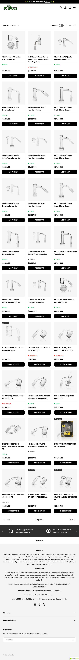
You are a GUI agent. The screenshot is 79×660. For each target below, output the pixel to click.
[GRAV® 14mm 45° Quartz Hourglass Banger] (39, 93)
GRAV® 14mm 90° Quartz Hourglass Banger (10, 253)
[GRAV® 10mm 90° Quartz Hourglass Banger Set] (13, 189)
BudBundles (49, 584)
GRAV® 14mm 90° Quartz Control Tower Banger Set (37, 253)
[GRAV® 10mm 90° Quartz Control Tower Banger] (65, 237)
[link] (15, 519)
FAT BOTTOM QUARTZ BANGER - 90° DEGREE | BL (65, 445)
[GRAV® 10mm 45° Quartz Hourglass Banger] (39, 189)
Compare (54, 25)
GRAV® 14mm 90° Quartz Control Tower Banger (63, 108)
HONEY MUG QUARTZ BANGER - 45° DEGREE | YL (13, 495)
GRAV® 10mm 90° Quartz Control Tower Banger (65, 253)
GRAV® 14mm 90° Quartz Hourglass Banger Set (36, 301)
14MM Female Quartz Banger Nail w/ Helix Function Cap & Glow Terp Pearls (38, 59)
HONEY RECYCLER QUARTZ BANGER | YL (64, 397)
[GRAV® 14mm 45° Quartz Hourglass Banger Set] (39, 141)
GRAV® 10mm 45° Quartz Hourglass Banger (36, 204)
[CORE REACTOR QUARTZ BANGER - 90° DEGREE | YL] (65, 333)
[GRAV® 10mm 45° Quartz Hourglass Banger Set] (65, 42)
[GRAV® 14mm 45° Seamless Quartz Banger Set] (65, 285)
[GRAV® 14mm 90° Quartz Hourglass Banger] (13, 237)
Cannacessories (39, 586)
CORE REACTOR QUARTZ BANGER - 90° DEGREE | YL (63, 349)
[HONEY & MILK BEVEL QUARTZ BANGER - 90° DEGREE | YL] (39, 381)
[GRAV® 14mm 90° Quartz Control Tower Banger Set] (39, 237)
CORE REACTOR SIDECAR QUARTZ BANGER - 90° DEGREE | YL (65, 496)
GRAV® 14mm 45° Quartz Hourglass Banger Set (36, 156)
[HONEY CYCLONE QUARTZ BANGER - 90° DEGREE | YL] (39, 480)
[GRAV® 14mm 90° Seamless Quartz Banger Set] (13, 42)
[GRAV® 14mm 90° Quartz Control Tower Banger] (65, 93)
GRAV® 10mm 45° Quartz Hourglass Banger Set (63, 58)
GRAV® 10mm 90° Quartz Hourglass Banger (10, 108)
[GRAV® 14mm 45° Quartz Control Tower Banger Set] (13, 285)
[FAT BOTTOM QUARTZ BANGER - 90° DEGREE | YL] (39, 333)
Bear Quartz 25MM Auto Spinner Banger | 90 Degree (13, 349)
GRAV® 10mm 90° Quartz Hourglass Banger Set (10, 204)
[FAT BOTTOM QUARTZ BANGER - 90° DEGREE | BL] (65, 429)
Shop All (47, 2)
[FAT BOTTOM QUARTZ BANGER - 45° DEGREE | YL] (13, 381)
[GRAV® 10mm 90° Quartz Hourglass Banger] (13, 93)
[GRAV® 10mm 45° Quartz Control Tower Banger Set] (13, 141)
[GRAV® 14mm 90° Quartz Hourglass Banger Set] (39, 285)
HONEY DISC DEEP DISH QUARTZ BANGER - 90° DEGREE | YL (13, 446)
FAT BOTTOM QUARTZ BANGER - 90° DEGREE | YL (39, 349)
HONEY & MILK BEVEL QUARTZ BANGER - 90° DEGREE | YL (39, 397)
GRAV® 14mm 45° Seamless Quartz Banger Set (64, 301)
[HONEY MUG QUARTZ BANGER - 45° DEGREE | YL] (13, 480)
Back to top (39, 540)
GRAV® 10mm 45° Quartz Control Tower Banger (63, 156)
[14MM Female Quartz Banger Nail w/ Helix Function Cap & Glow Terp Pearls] (39, 42)
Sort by (6, 25)
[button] (70, 7)
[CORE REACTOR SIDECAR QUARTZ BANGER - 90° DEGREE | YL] (65, 480)
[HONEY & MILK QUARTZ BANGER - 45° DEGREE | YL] (39, 429)
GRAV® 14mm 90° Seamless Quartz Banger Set (11, 58)
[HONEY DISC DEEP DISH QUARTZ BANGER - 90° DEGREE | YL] (13, 429)
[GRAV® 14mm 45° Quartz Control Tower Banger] (65, 189)
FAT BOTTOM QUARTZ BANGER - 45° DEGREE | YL (13, 397)
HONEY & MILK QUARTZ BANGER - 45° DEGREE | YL (37, 445)
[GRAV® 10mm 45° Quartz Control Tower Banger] (65, 141)
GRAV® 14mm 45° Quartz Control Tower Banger (63, 204)
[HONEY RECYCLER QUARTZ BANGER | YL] (65, 381)
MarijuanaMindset (62, 584)
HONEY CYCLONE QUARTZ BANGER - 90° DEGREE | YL (37, 495)
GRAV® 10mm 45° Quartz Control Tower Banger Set (11, 156)
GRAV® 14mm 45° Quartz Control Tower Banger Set (11, 301)
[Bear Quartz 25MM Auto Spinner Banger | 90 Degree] (13, 333)
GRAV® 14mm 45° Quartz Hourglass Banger (36, 108)
